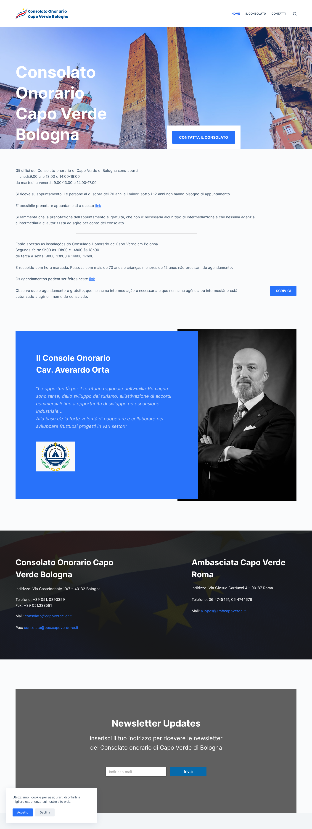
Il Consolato (256, 13)
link (98, 205)
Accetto (22, 812)
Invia (188, 771)
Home (236, 13)
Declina (45, 812)
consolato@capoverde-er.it (48, 616)
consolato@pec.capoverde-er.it (51, 627)
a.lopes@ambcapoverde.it (223, 611)
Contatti (279, 13)
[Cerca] (294, 14)
